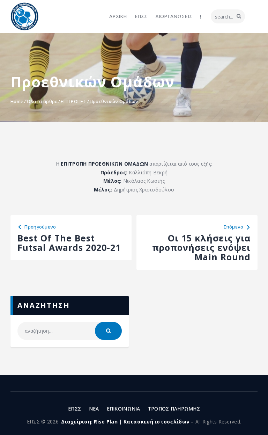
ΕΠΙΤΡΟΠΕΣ (73, 101)
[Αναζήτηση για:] (69, 330)
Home (16, 101)
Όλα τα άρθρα (42, 101)
